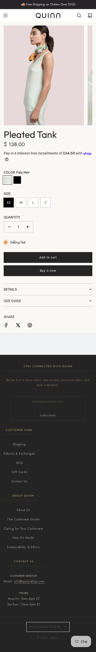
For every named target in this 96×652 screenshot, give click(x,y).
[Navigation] (5, 15)
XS (9, 202)
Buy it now (48, 270)
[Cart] (89, 15)
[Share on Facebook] (6, 326)
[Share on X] (18, 326)
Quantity (12, 217)
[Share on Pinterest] (29, 326)
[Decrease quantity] (9, 226)
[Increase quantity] (27, 226)
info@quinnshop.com (29, 581)
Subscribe (48, 415)
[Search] (79, 15)
